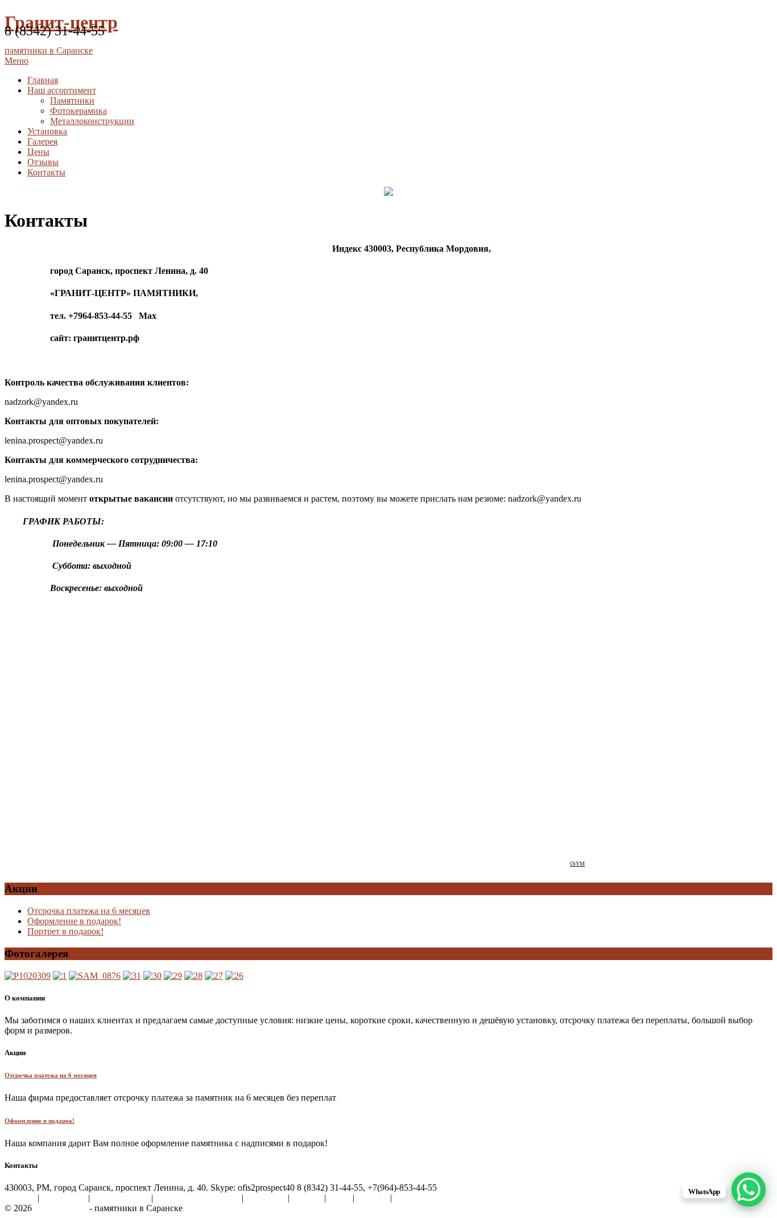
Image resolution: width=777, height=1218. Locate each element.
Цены (38, 152)
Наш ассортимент (61, 90)
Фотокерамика (78, 111)
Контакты (46, 172)
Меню (16, 60)
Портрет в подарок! (65, 931)
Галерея (42, 141)
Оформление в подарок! (74, 921)
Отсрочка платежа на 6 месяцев (88, 911)
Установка (47, 131)
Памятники (72, 100)
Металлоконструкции (92, 121)
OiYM (577, 863)
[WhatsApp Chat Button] (748, 1189)
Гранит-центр (60, 1208)
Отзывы (43, 162)
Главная (42, 80)
